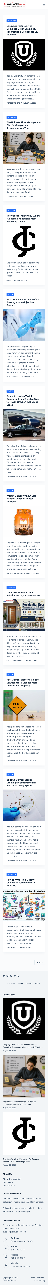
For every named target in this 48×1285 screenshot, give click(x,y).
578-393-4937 (18, 1249)
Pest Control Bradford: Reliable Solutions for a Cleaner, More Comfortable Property (23, 682)
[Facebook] (4, 976)
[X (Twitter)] (7, 976)
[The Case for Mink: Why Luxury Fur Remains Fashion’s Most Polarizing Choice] (24, 241)
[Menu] (44, 4)
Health (10, 294)
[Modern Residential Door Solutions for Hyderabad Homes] (24, 615)
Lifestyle (11, 211)
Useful (37, 984)
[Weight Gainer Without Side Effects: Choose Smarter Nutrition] (24, 521)
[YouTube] (18, 976)
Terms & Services (37, 1278)
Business (11, 587)
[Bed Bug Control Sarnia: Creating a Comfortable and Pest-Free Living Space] (24, 805)
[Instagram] (11, 976)
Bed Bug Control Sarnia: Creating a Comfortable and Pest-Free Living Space (21, 783)
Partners (11, 984)
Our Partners (9, 1185)
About (29, 984)
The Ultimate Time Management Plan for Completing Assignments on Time (24, 125)
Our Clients (8, 1182)
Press (20, 984)
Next (39, 962)
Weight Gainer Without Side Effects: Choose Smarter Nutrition (21, 498)
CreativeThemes (10, 1280)
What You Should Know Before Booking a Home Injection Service (23, 302)
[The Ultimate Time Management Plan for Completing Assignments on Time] (24, 148)
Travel (10, 391)
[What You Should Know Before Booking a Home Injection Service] (24, 325)
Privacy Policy (39, 1280)
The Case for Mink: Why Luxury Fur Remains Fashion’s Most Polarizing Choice (23, 218)
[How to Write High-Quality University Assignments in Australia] (24, 905)
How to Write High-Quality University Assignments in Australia (21, 882)
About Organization (12, 1179)
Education (12, 21)
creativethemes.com (20, 1266)
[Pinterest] (15, 976)
